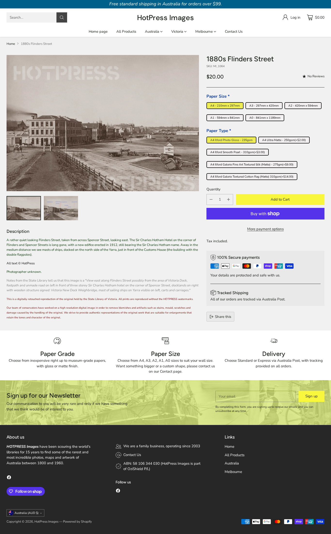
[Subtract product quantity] (211, 199)
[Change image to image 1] (24, 208)
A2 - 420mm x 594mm (303, 106)
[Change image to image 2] (61, 208)
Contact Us (132, 454)
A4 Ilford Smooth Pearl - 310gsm (237, 152)
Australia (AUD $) (27, 513)
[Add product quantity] (228, 199)
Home (11, 44)
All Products (234, 455)
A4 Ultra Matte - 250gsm (284, 140)
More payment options (265, 229)
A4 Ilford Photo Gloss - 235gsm (231, 140)
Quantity (213, 189)
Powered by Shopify (77, 521)
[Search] (61, 17)
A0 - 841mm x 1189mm (264, 118)
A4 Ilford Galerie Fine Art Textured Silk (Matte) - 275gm (251, 164)
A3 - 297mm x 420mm (264, 106)
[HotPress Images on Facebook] (9, 478)
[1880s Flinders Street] (103, 123)
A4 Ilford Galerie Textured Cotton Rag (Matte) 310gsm (251, 177)
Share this (223, 316)
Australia (232, 463)
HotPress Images (46, 521)
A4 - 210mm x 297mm (225, 106)
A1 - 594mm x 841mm (225, 118)
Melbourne (233, 471)
